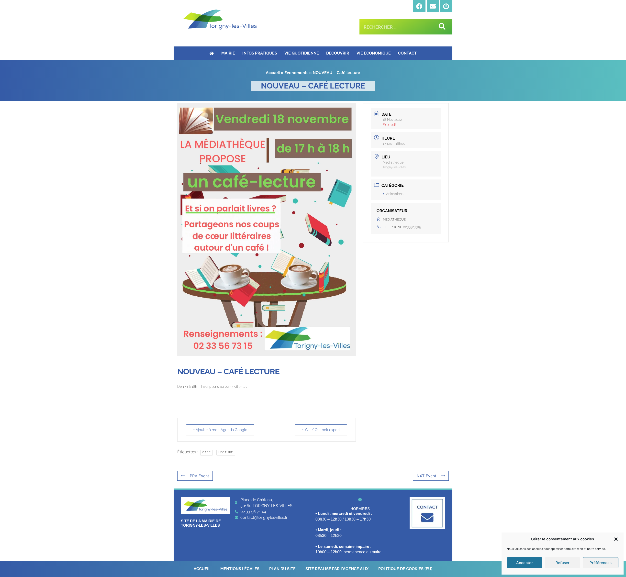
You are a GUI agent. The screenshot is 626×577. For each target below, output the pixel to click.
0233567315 (412, 227)
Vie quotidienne (301, 53)
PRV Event (199, 475)
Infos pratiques (259, 53)
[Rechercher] (441, 26)
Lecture (225, 452)
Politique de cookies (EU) (405, 568)
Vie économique (374, 53)
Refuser (563, 562)
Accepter (524, 562)
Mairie (228, 53)
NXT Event (426, 475)
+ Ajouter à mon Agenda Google (220, 430)
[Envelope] (433, 6)
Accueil (273, 72)
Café (206, 452)
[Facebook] (419, 6)
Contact (407, 53)
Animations (394, 194)
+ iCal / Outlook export (321, 430)
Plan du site (282, 568)
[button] (616, 539)
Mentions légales (239, 568)
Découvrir (337, 53)
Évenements (296, 72)
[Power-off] (446, 6)
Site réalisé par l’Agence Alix (337, 568)
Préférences (601, 562)
